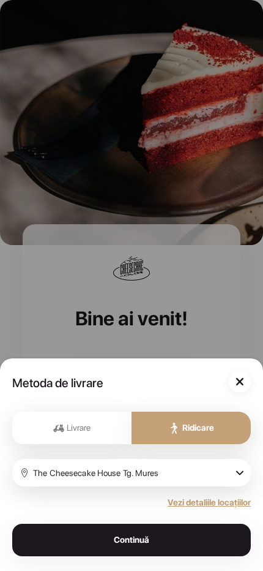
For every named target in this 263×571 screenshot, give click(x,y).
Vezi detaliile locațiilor (209, 502)
